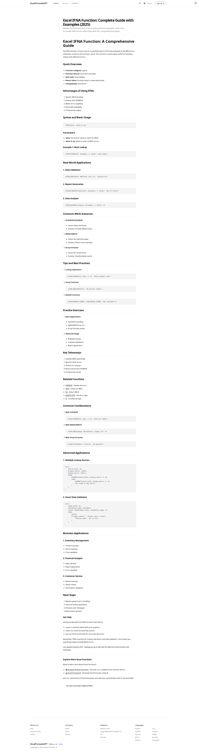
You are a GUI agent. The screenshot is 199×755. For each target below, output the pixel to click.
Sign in (149, 3)
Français (155, 731)
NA (67, 392)
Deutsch (138, 734)
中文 (153, 729)
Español (138, 731)
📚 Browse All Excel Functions (77, 670)
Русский (155, 737)
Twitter (60, 744)
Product (56, 3)
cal (101, 734)
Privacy (67, 734)
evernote (103, 737)
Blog (31, 729)
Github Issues (105, 729)
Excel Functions (35, 731)
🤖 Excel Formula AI (73, 673)
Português (155, 740)
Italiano (137, 740)
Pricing (65, 3)
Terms (67, 731)
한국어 (137, 737)
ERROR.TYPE (70, 395)
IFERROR (69, 385)
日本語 (154, 734)
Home (67, 729)
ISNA (67, 389)
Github (32, 734)
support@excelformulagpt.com (111, 731)
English (137, 729)
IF (66, 399)
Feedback (75, 3)
